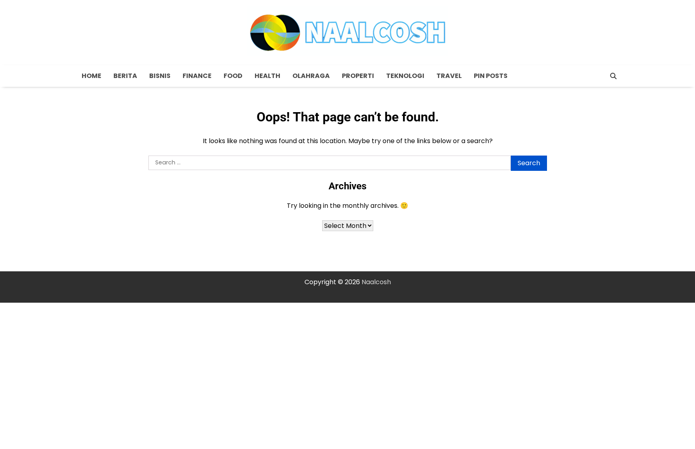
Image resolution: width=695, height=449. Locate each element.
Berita (125, 75)
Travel (449, 75)
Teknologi (405, 75)
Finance (197, 75)
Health (267, 75)
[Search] (613, 76)
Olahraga (311, 75)
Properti (358, 75)
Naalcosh (376, 282)
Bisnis (160, 75)
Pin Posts (491, 75)
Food (233, 75)
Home (91, 75)
